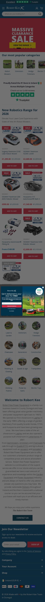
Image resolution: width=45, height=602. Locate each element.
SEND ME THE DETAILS (11, 306)
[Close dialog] (43, 287)
